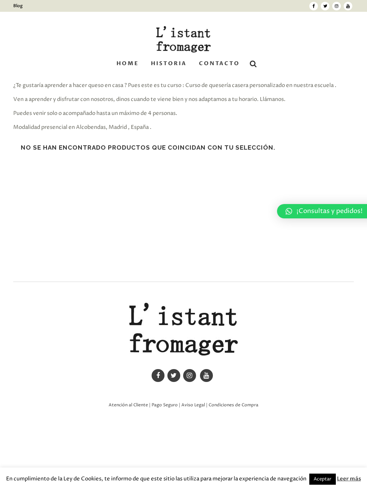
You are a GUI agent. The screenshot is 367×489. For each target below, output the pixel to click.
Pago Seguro (165, 405)
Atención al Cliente (128, 405)
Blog (18, 6)
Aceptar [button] (323, 479)
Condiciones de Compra (233, 405)
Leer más (349, 478)
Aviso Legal (193, 405)
